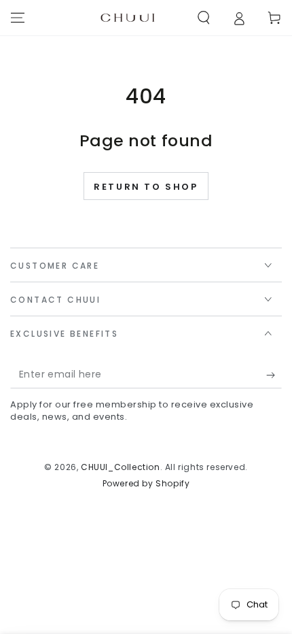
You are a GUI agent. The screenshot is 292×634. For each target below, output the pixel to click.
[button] (203, 17)
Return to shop (146, 186)
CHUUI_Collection (120, 467)
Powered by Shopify (146, 483)
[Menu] (17, 17)
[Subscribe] (274, 375)
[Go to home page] (127, 17)
